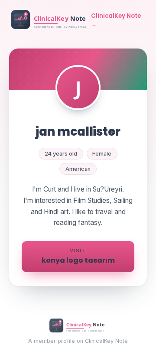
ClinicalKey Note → (116, 20)
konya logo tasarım (78, 256)
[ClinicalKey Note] (50, 20)
